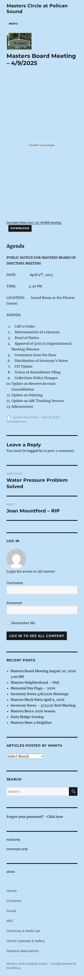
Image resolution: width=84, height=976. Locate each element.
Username (15, 583)
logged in (34, 451)
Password (14, 603)
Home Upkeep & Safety (26, 941)
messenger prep (17, 849)
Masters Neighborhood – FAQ (35, 682)
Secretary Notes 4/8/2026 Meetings (40, 694)
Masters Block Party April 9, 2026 (38, 700)
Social (11, 911)
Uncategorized (16, 421)
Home (12, 891)
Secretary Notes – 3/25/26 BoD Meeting (43, 705)
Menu (13, 23)
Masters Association (23, 951)
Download (20, 228)
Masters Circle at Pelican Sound (27, 964)
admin (11, 872)
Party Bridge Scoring (27, 717)
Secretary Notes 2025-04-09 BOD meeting (34, 222)
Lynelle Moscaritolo (25, 417)
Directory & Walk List (23, 931)
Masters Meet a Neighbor (31, 722)
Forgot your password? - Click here (35, 817)
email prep (13, 839)
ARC (10, 921)
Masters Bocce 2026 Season (33, 711)
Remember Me (23, 623)
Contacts (14, 901)
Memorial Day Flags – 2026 (33, 688)
